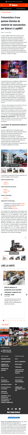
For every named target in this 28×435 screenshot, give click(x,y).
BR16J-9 (6, 198)
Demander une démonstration (5, 365)
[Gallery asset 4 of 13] (23, 258)
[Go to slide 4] (10, 320)
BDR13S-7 (14, 206)
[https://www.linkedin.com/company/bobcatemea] (20, 409)
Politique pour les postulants (6, 388)
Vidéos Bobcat (18, 364)
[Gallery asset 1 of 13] (5, 258)
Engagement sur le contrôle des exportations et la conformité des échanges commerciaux (7, 399)
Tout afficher (5, 324)
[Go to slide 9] (22, 320)
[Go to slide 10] (24, 320)
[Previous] (1, 258)
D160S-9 (6, 182)
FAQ (16, 384)
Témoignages (18, 367)
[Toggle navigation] (2, 5)
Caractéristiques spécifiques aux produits (19, 371)
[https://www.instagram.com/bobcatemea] (12, 409)
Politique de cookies (6, 384)
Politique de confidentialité (5, 381)
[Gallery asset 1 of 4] (3, 170)
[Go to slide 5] (12, 320)
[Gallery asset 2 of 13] (11, 258)
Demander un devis (5, 359)
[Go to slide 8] (19, 320)
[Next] (26, 258)
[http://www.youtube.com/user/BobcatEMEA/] (16, 409)
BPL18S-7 (22, 203)
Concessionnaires (5, 361)
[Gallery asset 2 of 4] (9, 170)
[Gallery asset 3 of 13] (17, 258)
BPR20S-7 (22, 205)
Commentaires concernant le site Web (20, 389)
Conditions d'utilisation (4, 392)
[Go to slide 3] (8, 320)
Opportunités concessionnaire (19, 381)
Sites (16, 359)
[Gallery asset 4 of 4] (21, 170)
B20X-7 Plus (7, 191)
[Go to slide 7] (17, 320)
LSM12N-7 (15, 208)
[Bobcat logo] (13, 5)
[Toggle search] (26, 5)
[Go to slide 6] (15, 320)
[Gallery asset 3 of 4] (15, 170)
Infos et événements (20, 361)
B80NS (5, 192)
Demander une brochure (4, 369)
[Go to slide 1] (3, 320)
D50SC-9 (6, 184)
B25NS (5, 189)
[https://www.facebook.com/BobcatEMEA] (8, 409)
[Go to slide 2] (6, 320)
